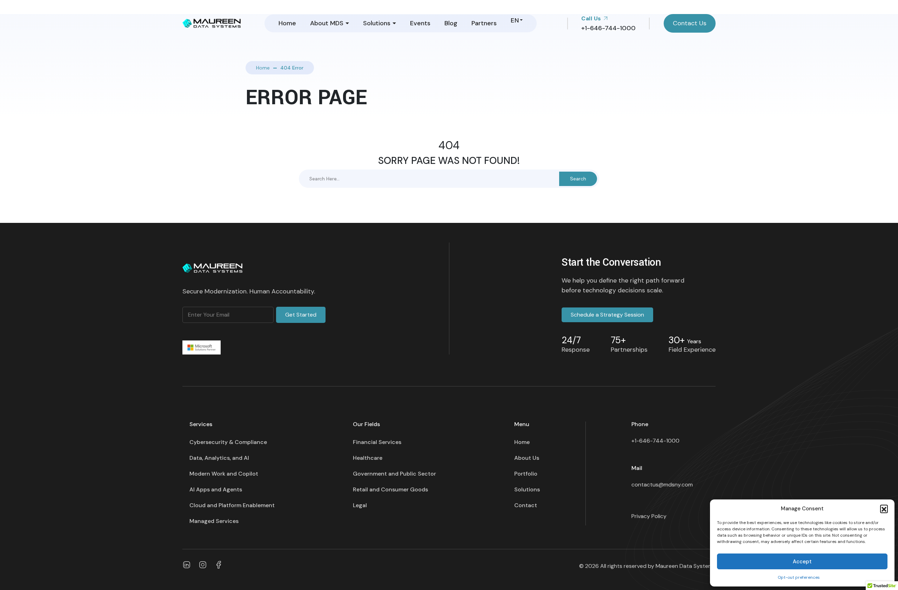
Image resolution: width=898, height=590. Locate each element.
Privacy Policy (648, 516)
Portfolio (525, 473)
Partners (484, 23)
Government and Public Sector (394, 473)
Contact (525, 505)
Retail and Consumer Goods (390, 489)
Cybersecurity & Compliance (228, 442)
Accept (802, 561)
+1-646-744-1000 (655, 440)
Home (287, 23)
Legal (360, 505)
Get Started (300, 314)
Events (420, 23)
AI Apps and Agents (215, 489)
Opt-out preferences (799, 577)
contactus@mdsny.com (662, 484)
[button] (883, 508)
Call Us (592, 18)
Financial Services (377, 442)
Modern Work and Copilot (223, 473)
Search (578, 178)
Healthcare (367, 458)
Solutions (376, 23)
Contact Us (689, 23)
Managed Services (214, 521)
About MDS (326, 23)
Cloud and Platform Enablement (232, 505)
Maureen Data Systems (686, 566)
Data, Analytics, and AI (219, 458)
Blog (450, 23)
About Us (526, 458)
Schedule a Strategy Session (607, 314)
